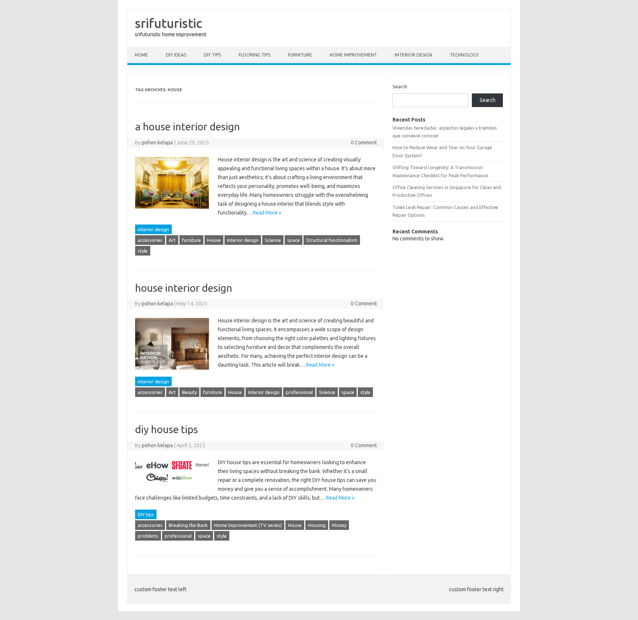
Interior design (242, 240)
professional (299, 392)
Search (399, 86)
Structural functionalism (331, 240)
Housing (317, 525)
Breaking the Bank (188, 525)
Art (172, 240)
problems (148, 535)
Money (339, 525)
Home (141, 54)
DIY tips (212, 54)
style (143, 250)
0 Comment (364, 142)
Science (273, 240)
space (293, 240)
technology (464, 54)
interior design (413, 54)
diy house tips (166, 429)
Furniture (300, 54)
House (214, 240)
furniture (191, 240)
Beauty (189, 392)
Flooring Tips (254, 54)
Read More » (267, 213)
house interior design (183, 288)
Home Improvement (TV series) (248, 525)
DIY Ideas (176, 54)
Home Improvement (353, 54)
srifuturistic (168, 23)
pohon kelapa (157, 142)
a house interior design (187, 126)
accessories (150, 240)
